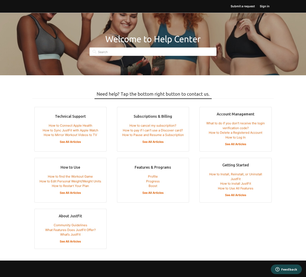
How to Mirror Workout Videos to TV (70, 135)
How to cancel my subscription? (152, 125)
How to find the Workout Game (70, 176)
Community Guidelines (70, 225)
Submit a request (243, 6)
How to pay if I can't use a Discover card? (153, 130)
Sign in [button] (265, 6)
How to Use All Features (235, 188)
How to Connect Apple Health (70, 125)
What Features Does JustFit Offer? (70, 230)
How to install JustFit (235, 183)
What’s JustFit (70, 234)
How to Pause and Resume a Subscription (153, 135)
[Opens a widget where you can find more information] (286, 270)
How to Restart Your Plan (70, 186)
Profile (153, 176)
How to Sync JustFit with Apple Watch (70, 130)
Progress (153, 181)
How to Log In (235, 137)
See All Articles (70, 141)
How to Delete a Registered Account (235, 133)
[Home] (37, 6)
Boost (153, 186)
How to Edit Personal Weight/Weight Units (70, 181)
